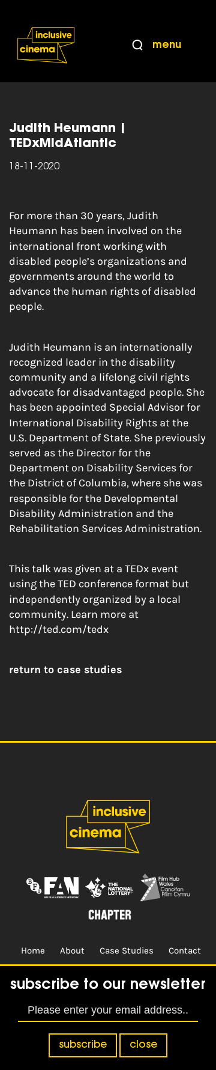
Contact (185, 950)
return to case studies (65, 669)
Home (33, 950)
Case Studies (127, 950)
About (72, 950)
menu (166, 45)
